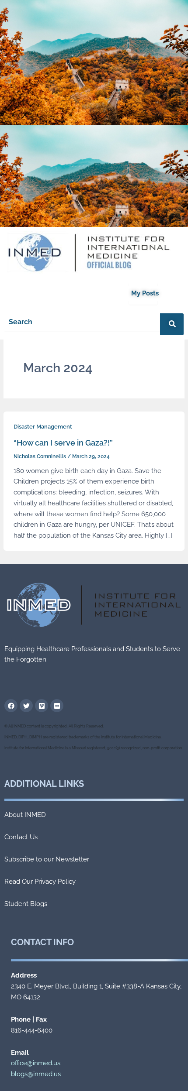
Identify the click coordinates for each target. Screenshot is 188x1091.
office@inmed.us (35, 1063)
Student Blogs (25, 904)
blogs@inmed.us (36, 1074)
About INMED (25, 815)
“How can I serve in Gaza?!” (63, 442)
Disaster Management (43, 426)
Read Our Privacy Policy (40, 881)
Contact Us (21, 837)
